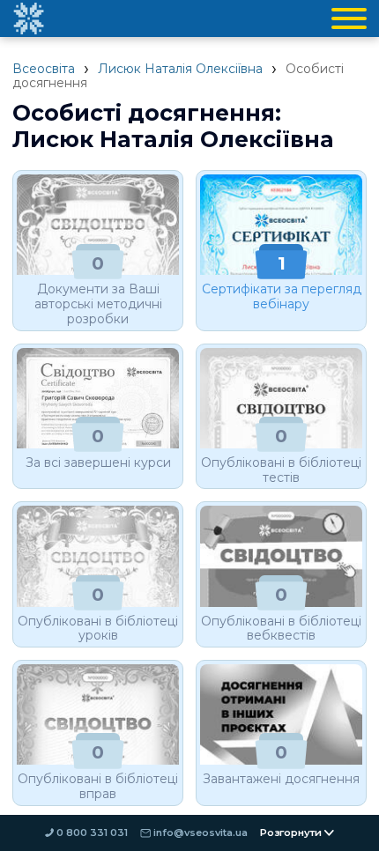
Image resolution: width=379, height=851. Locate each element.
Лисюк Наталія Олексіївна (180, 69)
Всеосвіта (43, 69)
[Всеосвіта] (28, 18)
